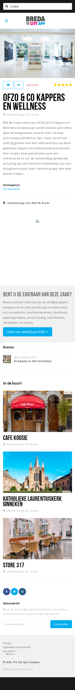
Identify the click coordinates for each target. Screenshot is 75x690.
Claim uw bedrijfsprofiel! (26, 331)
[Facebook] (6, 591)
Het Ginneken (11, 189)
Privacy (7, 643)
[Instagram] (22, 591)
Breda (9, 654)
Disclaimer (9, 651)
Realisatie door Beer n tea (18, 669)
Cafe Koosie (15, 437)
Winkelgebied (11, 185)
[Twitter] (14, 591)
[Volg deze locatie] (8, 85)
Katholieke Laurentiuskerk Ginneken (32, 501)
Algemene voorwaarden (17, 647)
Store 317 (13, 564)
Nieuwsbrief (11, 603)
